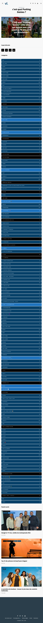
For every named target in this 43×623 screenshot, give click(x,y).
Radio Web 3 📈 (21, 389)
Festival (21, 166)
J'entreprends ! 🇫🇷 (21, 210)
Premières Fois (21, 382)
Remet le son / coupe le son (21, 398)
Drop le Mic (21, 119)
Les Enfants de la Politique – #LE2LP (21, 301)
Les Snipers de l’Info (21, 310)
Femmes (21, 163)
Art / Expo (21, 63)
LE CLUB (21, 254)
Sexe (21, 423)
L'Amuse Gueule (21, 223)
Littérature (21, 317)
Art (21, 60)
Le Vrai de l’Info (21, 285)
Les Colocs (21, 298)
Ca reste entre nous (21, 91)
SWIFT (21, 461)
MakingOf (21, 320)
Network (21, 345)
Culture (21, 110)
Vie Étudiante (21, 489)
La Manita (21, 248)
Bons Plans (21, 79)
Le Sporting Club (21, 279)
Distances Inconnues (21, 116)
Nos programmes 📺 (17, 618)
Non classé (21, 348)
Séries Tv (23, 18)
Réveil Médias (21, 404)
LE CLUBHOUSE (21, 257)
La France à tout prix (21, 238)
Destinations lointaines (21, 113)
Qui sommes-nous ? (8, 618)
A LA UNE (19, 18)
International (21, 207)
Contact (30, 618)
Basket (21, 66)
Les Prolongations (21, 307)
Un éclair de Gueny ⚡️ (21, 486)
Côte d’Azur (21, 107)
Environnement (21, 138)
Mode (21, 332)
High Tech (21, 188)
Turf (21, 483)
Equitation (21, 141)
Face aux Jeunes (21, 157)
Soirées (21, 439)
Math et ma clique (21, 326)
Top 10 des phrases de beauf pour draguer (14, 561)
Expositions (21, 151)
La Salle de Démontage (21, 251)
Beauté (21, 69)
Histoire (21, 191)
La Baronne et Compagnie (21, 229)
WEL (21, 498)
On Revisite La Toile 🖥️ (21, 357)
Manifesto (21, 323)
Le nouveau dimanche (21, 270)
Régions (21, 395)
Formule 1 (21, 176)
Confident (21, 104)
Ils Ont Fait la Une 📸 (21, 201)
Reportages (21, 401)
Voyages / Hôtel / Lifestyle (21, 495)
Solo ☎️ (21, 442)
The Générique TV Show (21, 473)
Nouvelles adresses (21, 351)
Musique (21, 342)
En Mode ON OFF (21, 132)
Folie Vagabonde (21, 169)
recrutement (21, 392)
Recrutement (36, 618)
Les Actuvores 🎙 (21, 292)
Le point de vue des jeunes (21, 273)
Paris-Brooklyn (21, 364)
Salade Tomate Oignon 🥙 (21, 411)
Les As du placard (21, 295)
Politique (21, 376)
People (21, 370)
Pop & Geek (21, 379)
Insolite (21, 204)
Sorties (21, 445)
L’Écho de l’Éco (21, 226)
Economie (21, 129)
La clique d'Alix (21, 235)
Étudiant (21, 144)
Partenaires (21, 367)
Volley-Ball (21, 492)
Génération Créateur (21, 182)
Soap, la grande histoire (21, 426)
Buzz (21, 85)
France (21, 179)
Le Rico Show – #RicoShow (21, 276)
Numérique (21, 354)
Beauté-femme (21, 72)
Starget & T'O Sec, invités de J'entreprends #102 (15, 533)
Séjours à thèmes (21, 417)
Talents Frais (21, 464)
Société (21, 429)
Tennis (21, 470)
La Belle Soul (21, 232)
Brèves (21, 82)
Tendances (21, 467)
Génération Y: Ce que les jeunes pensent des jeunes (21, 185)
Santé (21, 414)
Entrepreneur (21, 135)
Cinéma (21, 97)
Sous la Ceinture (21, 448)
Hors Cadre (21, 198)
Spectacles (21, 451)
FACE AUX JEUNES (21, 154)
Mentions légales (25, 618)
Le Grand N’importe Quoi (21, 260)
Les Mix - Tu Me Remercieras (21, 304)
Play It (21, 373)
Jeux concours (21, 213)
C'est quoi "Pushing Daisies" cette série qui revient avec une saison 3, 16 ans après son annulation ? (21, 27)
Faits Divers (21, 160)
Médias (21, 329)
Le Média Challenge (21, 263)
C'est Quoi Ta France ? (21, 88)
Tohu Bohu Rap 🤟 (21, 476)
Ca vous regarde (21, 94)
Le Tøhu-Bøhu (21, 282)
